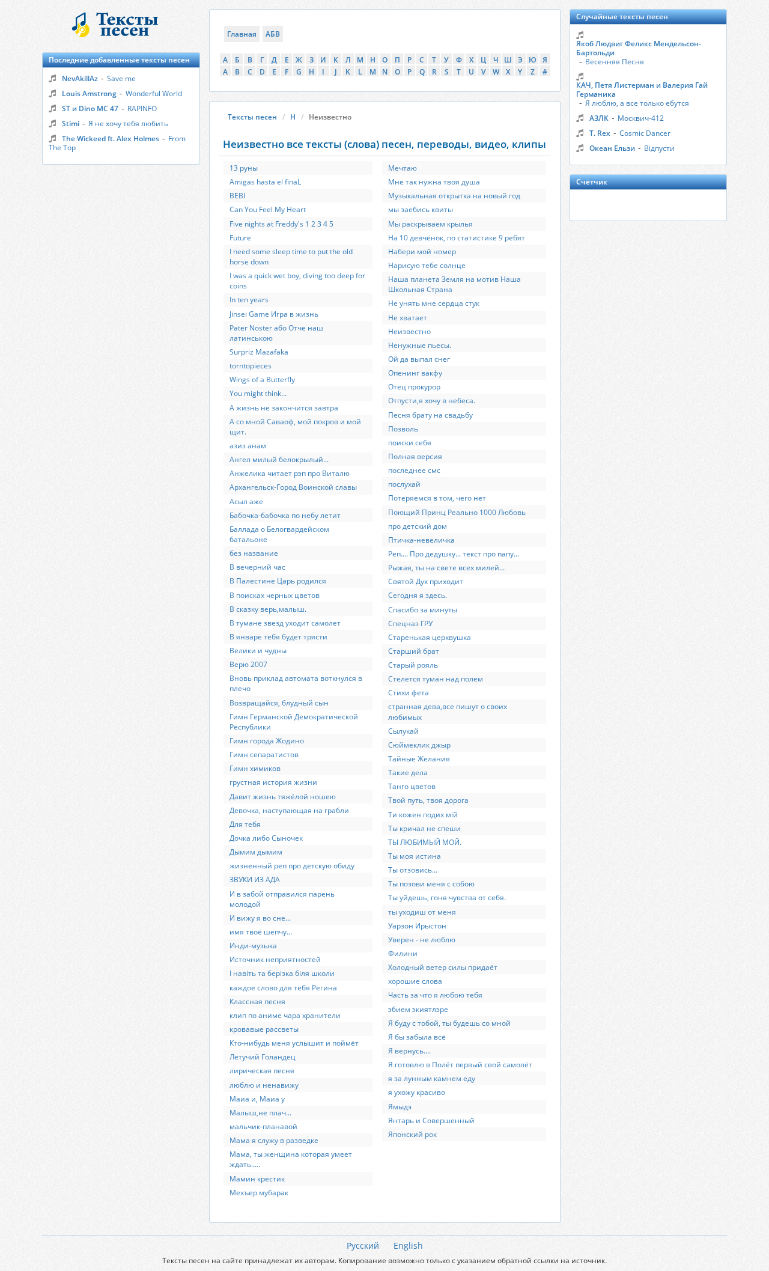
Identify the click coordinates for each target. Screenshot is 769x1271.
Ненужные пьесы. (419, 345)
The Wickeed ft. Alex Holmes (110, 138)
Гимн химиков (255, 768)
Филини (403, 953)
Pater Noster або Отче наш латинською (276, 333)
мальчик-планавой (263, 1126)
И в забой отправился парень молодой (282, 899)
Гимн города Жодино (266, 741)
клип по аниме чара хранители (285, 1015)
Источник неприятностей (275, 959)
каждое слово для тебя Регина (283, 988)
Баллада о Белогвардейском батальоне (279, 534)
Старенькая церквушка (429, 637)
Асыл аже (246, 501)
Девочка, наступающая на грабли (289, 810)
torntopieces (250, 366)
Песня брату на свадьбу (430, 415)
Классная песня (257, 1001)
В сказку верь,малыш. (267, 609)
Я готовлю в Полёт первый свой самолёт (460, 1064)
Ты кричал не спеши (424, 828)
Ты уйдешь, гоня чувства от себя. (447, 897)
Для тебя (245, 824)
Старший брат (413, 651)
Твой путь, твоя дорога (428, 800)
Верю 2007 (248, 664)
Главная (242, 34)
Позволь (403, 429)
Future (240, 238)
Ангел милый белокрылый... (279, 459)
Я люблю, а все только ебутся (637, 103)
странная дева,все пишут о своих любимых (447, 711)
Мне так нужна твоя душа (434, 182)
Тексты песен (252, 117)
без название (253, 553)
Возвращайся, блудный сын (279, 703)
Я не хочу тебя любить (128, 123)
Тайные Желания (419, 759)
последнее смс (414, 470)
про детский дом (417, 526)
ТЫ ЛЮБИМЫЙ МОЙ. (424, 842)
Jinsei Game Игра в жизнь (273, 314)
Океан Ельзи (612, 148)
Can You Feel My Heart (267, 209)
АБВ (273, 34)
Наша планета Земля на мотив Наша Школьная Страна (454, 284)
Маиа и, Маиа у (257, 1099)
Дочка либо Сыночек (266, 838)
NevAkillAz (80, 78)
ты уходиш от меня (422, 912)
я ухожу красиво (416, 1092)
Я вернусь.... (409, 1051)
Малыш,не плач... (260, 1113)
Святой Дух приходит (425, 581)
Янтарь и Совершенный (431, 1120)
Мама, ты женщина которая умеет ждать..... (290, 1159)
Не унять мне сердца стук (433, 303)
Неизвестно (409, 331)
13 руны (243, 168)
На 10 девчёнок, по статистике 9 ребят (456, 238)
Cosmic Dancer (644, 133)
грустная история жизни (273, 782)
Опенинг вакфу (415, 373)
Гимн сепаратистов (264, 754)
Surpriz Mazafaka (258, 352)
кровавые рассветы (264, 1029)
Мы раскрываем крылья (430, 224)
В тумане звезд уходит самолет (285, 623)
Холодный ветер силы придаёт (442, 967)
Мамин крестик (257, 1179)
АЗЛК (599, 118)
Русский (363, 1245)
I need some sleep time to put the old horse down (291, 256)
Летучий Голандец (262, 1057)
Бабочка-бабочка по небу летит (285, 515)
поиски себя (409, 442)
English (408, 1245)
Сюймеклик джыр (419, 745)
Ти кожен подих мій (423, 814)
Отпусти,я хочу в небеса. (431, 400)
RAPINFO (142, 108)
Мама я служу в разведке (273, 1140)
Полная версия (415, 456)
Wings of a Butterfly (262, 379)
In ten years (249, 299)
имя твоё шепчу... (260, 932)
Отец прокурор (414, 387)
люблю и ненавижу (264, 1085)
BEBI (237, 195)
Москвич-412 (641, 118)
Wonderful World (154, 93)
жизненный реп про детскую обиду (291, 866)
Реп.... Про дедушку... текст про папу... (453, 554)
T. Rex (599, 133)
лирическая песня (261, 1070)
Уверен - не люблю (421, 939)
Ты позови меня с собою (431, 884)
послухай (404, 484)
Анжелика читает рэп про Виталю (289, 473)
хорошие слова (415, 981)
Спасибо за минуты (422, 610)
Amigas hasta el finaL (265, 182)
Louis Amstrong (89, 93)
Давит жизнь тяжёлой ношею (282, 796)
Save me (121, 78)
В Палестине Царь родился (277, 581)
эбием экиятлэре (418, 1009)
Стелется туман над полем (435, 679)
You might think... (258, 393)
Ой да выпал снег (419, 359)
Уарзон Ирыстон (417, 926)
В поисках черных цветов (274, 595)
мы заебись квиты (420, 209)
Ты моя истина (414, 856)
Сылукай (403, 731)
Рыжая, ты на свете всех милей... (446, 567)
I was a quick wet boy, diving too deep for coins (297, 280)
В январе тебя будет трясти (278, 637)
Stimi (70, 123)
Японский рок (412, 1134)
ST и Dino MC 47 (90, 108)
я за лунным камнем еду (431, 1078)
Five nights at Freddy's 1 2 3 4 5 (281, 224)
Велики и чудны (258, 650)
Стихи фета (408, 692)
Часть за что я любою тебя (435, 995)
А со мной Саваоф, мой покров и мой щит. (295, 426)
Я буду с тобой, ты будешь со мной (449, 1023)
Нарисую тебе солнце (427, 265)
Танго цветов (412, 786)
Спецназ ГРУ (410, 623)
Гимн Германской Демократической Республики (293, 722)
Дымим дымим (255, 852)
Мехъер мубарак (258, 1192)
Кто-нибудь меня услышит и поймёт (294, 1043)
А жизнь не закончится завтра (283, 408)
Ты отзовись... (412, 870)
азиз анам (247, 445)
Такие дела (408, 772)
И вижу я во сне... (260, 918)
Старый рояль (413, 665)
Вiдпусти (659, 148)
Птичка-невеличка (421, 540)
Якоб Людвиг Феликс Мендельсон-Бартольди (638, 48)
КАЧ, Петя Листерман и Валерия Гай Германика (642, 89)
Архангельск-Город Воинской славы (293, 487)
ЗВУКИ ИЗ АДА (254, 879)
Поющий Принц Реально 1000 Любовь (457, 512)
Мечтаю (402, 168)
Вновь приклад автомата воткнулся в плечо (295, 683)
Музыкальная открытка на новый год (454, 195)
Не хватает (407, 317)
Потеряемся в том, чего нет (437, 498)
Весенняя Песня (614, 61)
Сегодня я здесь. (417, 595)
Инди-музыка (253, 945)
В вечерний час (257, 567)
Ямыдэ (400, 1107)
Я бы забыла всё (417, 1037)
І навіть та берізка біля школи (282, 973)
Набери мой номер (422, 251)
